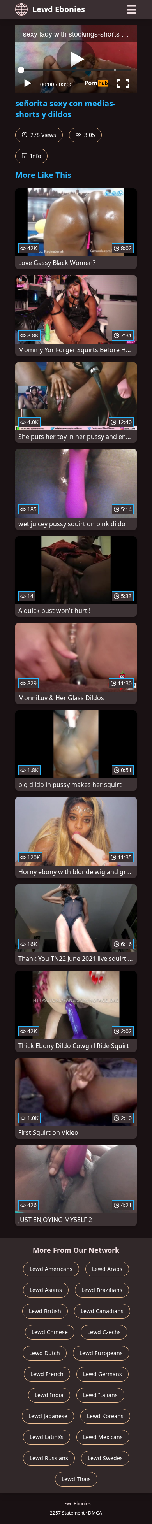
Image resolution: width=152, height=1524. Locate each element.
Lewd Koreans (105, 1416)
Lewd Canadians (102, 1311)
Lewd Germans (102, 1374)
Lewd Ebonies (58, 9)
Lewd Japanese (47, 1416)
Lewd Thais (76, 1479)
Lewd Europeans (101, 1353)
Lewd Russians (49, 1458)
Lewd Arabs (107, 1269)
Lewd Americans (51, 1269)
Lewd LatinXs (47, 1437)
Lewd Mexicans (103, 1437)
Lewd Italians (100, 1395)
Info (35, 156)
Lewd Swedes (105, 1458)
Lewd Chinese (50, 1332)
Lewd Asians (46, 1290)
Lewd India (49, 1395)
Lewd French (47, 1374)
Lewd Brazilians (101, 1290)
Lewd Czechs (104, 1332)
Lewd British (45, 1311)
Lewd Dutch (44, 1353)
